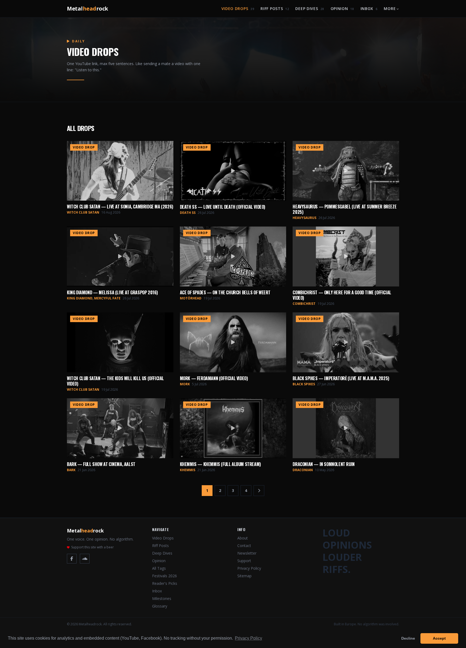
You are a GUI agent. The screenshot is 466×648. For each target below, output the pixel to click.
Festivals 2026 (164, 575)
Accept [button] (439, 638)
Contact (244, 545)
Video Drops (237, 8)
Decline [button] (408, 638)
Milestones (161, 598)
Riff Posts (275, 8)
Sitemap (244, 575)
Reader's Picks (164, 583)
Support (244, 560)
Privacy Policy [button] (248, 638)
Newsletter (246, 553)
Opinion (342, 8)
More (390, 8)
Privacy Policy (249, 568)
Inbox (369, 8)
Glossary (159, 606)
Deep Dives (309, 8)
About (242, 538)
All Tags (159, 568)
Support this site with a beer (92, 547)
